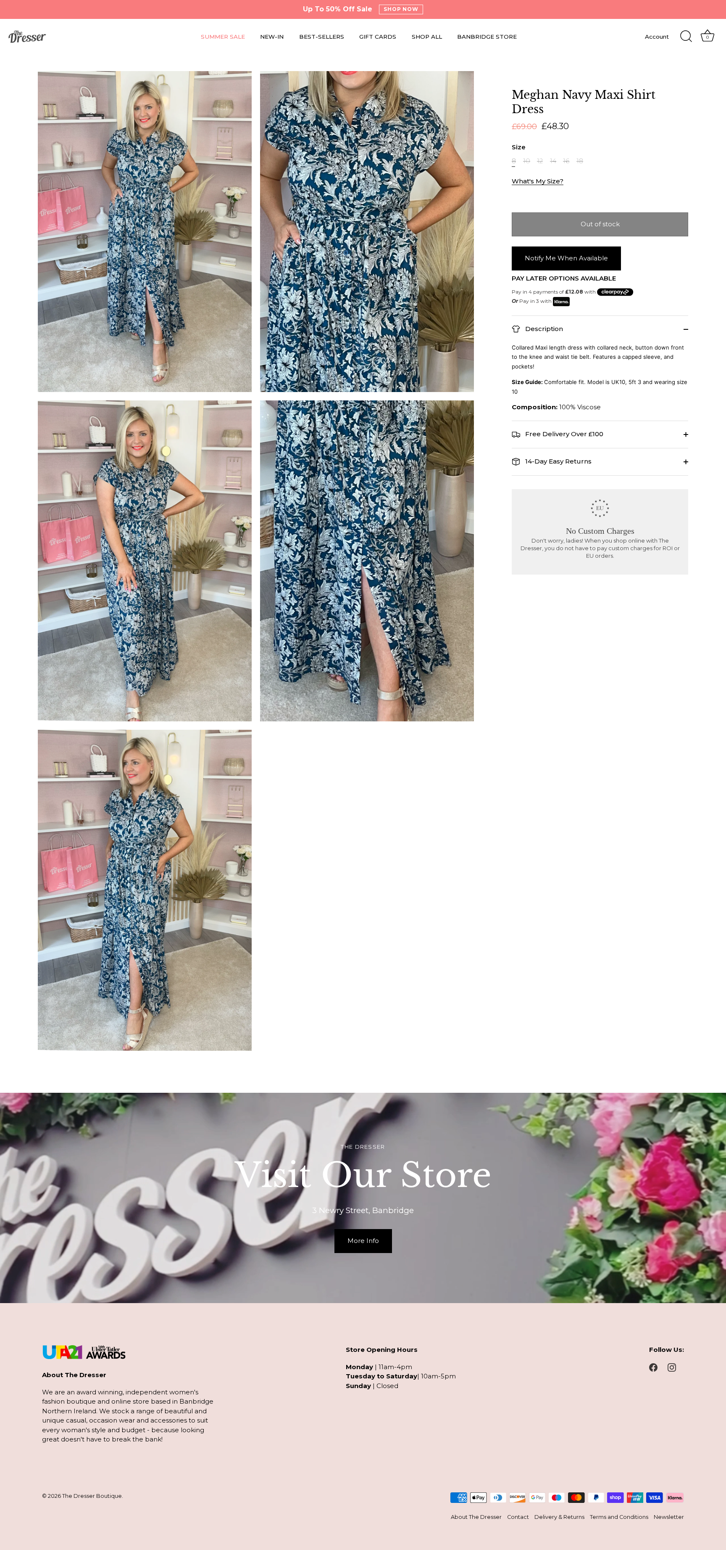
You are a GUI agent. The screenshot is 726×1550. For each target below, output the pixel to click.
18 (579, 161)
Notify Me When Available (566, 258)
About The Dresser (476, 1517)
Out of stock (600, 224)
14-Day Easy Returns (557, 461)
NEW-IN (272, 36)
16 (566, 161)
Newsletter (669, 1517)
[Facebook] (653, 1367)
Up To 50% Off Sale (337, 9)
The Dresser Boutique (92, 1496)
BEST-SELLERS (321, 36)
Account (657, 36)
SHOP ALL (427, 36)
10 (526, 161)
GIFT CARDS (377, 36)
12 (540, 161)
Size (519, 147)
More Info (363, 1241)
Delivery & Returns (559, 1517)
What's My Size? (537, 181)
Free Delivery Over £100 (563, 434)
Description (543, 329)
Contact (518, 1517)
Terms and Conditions (619, 1517)
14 (553, 161)
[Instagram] (672, 1367)
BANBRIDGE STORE (487, 36)
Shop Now (401, 9)
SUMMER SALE (223, 36)
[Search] (686, 36)
